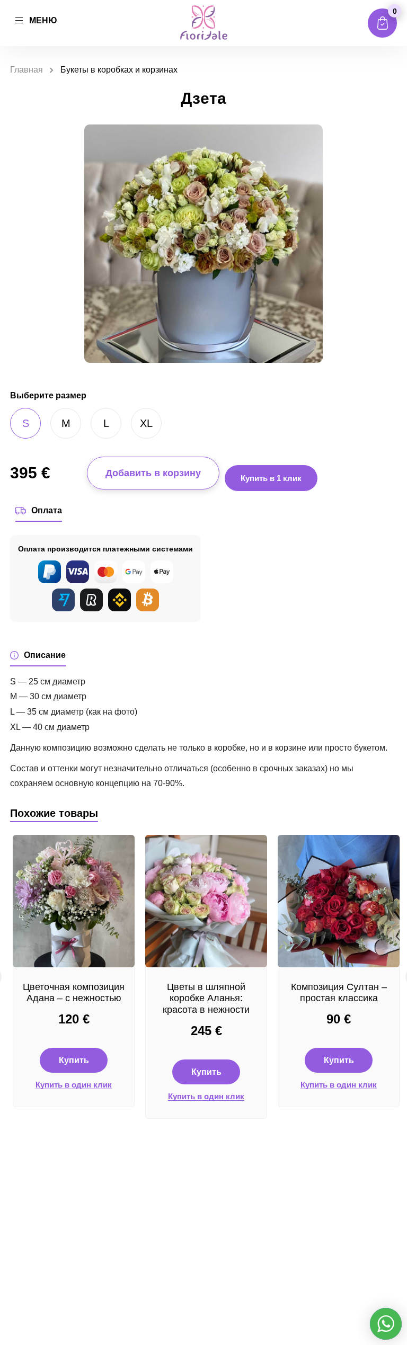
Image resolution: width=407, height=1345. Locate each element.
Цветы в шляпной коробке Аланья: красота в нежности (206, 998)
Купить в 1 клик (271, 478)
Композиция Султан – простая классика (339, 993)
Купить (74, 1060)
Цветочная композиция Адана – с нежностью (74, 993)
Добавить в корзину (153, 473)
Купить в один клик (74, 1085)
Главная (26, 69)
